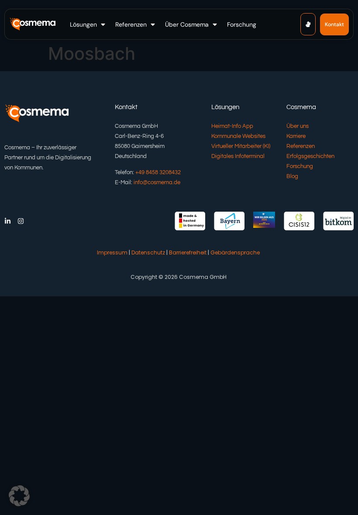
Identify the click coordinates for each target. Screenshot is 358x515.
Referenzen (300, 146)
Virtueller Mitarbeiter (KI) (240, 146)
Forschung (299, 166)
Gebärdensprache (235, 252)
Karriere (296, 136)
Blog (292, 176)
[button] (88, 24)
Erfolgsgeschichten (310, 156)
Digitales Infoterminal (238, 156)
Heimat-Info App (232, 126)
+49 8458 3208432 (158, 172)
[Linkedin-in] (7, 221)
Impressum (112, 252)
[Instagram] (20, 221)
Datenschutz (148, 252)
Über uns (297, 126)
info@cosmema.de (157, 182)
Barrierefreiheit (188, 252)
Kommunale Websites (238, 136)
